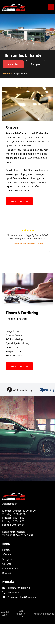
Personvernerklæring (43, 613)
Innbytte (35, 64)
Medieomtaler (10, 568)
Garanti (6, 563)
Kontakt (6, 573)
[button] (19, 201)
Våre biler (13, 64)
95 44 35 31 (14, 592)
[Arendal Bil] (27, 496)
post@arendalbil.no (19, 587)
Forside (6, 549)
